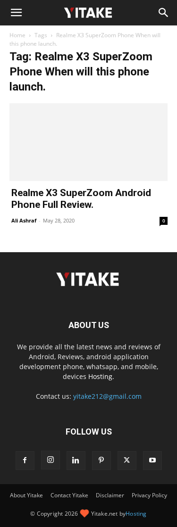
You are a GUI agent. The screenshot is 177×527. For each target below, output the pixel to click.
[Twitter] (127, 460)
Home (17, 35)
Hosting (136, 514)
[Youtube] (152, 460)
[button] (16, 12)
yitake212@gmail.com (107, 396)
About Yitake (26, 495)
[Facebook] (25, 460)
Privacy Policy (149, 495)
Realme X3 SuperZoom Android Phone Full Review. (81, 198)
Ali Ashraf (23, 220)
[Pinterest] (101, 460)
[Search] (164, 12)
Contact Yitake (69, 495)
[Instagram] (50, 460)
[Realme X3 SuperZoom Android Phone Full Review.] (88, 142)
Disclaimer (110, 495)
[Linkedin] (76, 460)
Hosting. (101, 376)
